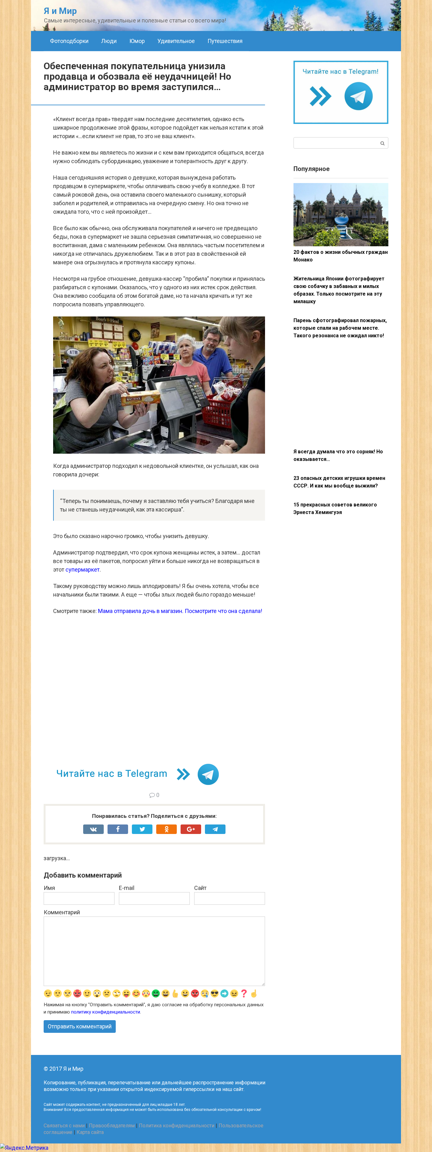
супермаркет (82, 569)
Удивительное (176, 41)
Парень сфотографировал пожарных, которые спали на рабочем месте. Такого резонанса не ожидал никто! (340, 328)
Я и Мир (60, 11)
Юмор (137, 41)
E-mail (126, 888)
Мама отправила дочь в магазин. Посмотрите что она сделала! (180, 611)
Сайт (200, 888)
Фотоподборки (69, 41)
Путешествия (225, 41)
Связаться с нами (64, 1126)
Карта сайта (90, 1132)
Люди (109, 41)
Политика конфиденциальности (176, 1126)
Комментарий (62, 912)
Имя (49, 888)
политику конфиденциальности (105, 1012)
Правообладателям (112, 1126)
